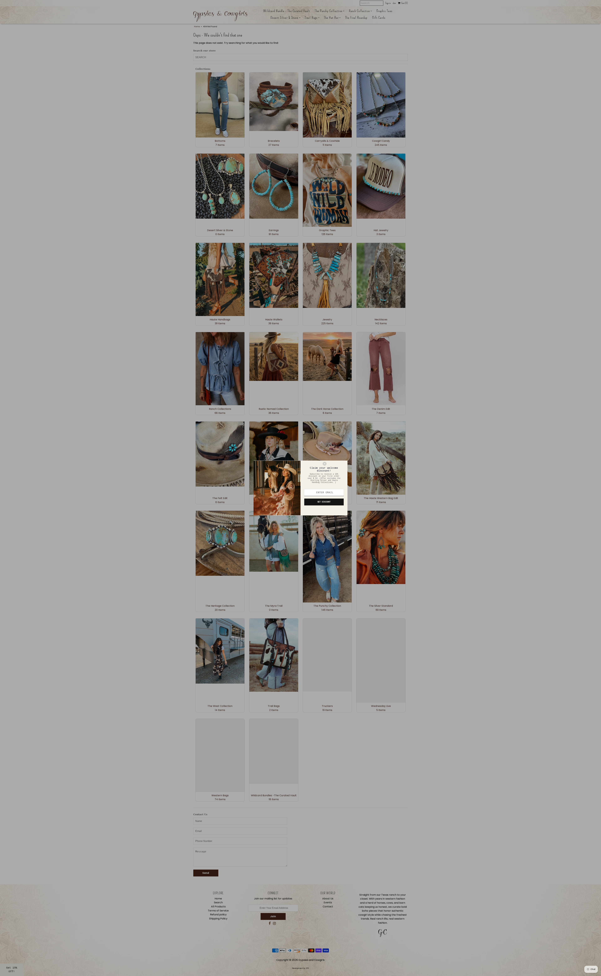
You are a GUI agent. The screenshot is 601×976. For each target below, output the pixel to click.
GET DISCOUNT (324, 502)
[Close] (333, 464)
